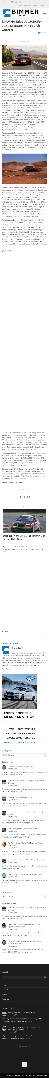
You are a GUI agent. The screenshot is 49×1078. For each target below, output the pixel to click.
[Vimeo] (12, 2)
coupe (4, 244)
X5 (18, 204)
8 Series (5, 105)
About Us (43, 6)
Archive (35, 6)
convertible (11, 244)
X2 (24, 105)
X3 (31, 192)
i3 (46, 105)
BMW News (28, 42)
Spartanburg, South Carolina (19, 117)
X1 (21, 105)
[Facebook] (8, 2)
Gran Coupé (24, 244)
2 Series (34, 103)
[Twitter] (4, 2)
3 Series (24, 220)
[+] (24, 521)
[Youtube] (16, 2)
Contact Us (43, 33)
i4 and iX (22, 469)
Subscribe (27, 6)
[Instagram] (20, 2)
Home (20, 6)
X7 (41, 112)
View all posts (6, 669)
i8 (5, 108)
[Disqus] (24, 588)
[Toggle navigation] (44, 13)
